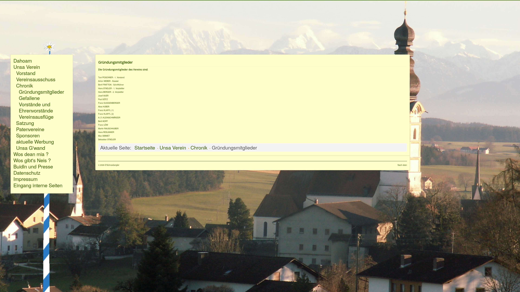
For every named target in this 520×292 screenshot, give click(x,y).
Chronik (24, 85)
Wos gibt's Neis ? (32, 160)
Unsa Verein (26, 67)
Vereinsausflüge (36, 116)
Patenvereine (30, 128)
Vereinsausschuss (35, 79)
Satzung (25, 122)
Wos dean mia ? (30, 154)
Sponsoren (28, 135)
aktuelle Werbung (35, 141)
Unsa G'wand (30, 147)
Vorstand (25, 72)
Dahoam (22, 60)
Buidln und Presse (33, 166)
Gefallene (29, 97)
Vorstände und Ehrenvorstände (36, 107)
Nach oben (402, 165)
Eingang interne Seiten (37, 185)
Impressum (25, 179)
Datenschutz (26, 172)
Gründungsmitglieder (41, 91)
